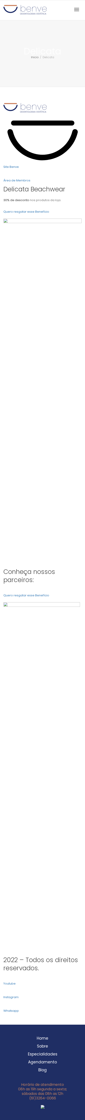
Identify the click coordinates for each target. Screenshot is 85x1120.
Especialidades (42, 1054)
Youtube (9, 983)
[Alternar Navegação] (77, 9)
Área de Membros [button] (16, 180)
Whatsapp (11, 1011)
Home (42, 1038)
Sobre (42, 1046)
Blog (42, 1070)
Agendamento (42, 1062)
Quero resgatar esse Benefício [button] (26, 212)
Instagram (11, 997)
